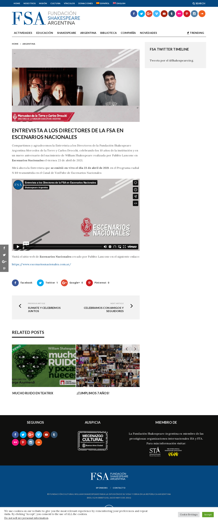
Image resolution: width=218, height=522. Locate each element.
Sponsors (101, 487)
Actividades (23, 32)
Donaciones (85, 3)
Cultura (55, 3)
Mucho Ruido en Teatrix (32, 393)
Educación (44, 32)
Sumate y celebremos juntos (44, 309)
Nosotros (30, 3)
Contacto (119, 487)
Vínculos (69, 3)
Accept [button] (208, 514)
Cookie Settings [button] (189, 514)
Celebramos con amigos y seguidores (104, 309)
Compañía (128, 32)
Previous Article (36, 303)
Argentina (88, 32)
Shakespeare (66, 32)
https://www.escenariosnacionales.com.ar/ (41, 264)
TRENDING (196, 32)
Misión (43, 3)
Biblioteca (108, 32)
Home (17, 3)
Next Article (117, 303)
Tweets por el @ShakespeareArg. (172, 60)
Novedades (148, 32)
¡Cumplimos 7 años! (93, 393)
